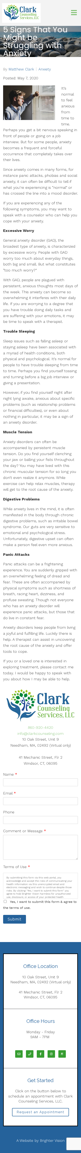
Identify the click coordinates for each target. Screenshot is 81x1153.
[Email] (19, 1054)
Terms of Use (16, 867)
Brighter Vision (52, 1140)
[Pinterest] (62, 1054)
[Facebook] (40, 1054)
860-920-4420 (40, 727)
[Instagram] (51, 1054)
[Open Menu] (74, 13)
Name (10, 774)
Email (9, 793)
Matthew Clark (21, 69)
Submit (14, 919)
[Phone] (29, 1054)
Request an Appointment (40, 1112)
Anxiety (44, 69)
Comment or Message (24, 831)
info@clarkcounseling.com (40, 733)
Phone (8, 812)
